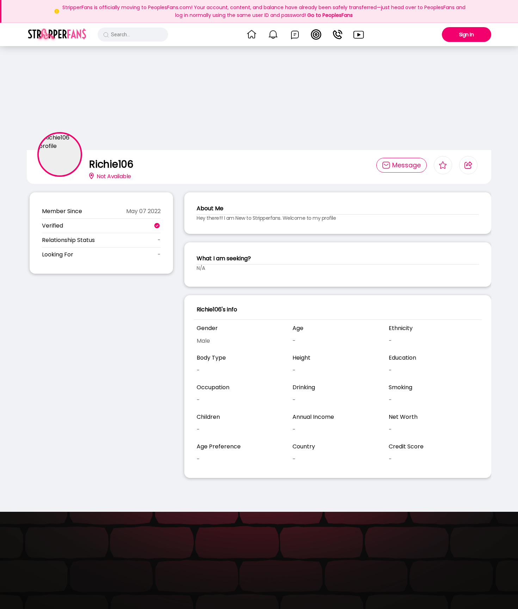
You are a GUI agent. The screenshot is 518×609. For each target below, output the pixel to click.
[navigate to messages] (295, 34)
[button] (57, 34)
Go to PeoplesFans (330, 15)
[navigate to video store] (358, 34)
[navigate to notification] (273, 34)
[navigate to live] (316, 34)
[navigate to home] (251, 34)
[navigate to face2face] (337, 34)
